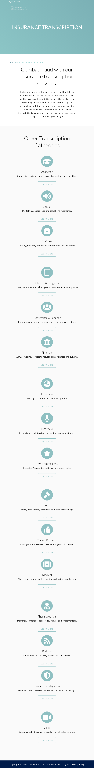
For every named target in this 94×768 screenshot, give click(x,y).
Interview (47, 429)
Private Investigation (47, 686)
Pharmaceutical (47, 616)
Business (47, 241)
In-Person (47, 394)
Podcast (47, 651)
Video (47, 727)
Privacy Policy (77, 764)
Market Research (47, 540)
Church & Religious (47, 283)
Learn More (47, 184)
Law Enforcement (47, 463)
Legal (47, 505)
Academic (47, 171)
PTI (68, 764)
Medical (47, 575)
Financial (47, 352)
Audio (47, 206)
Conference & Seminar (47, 317)
